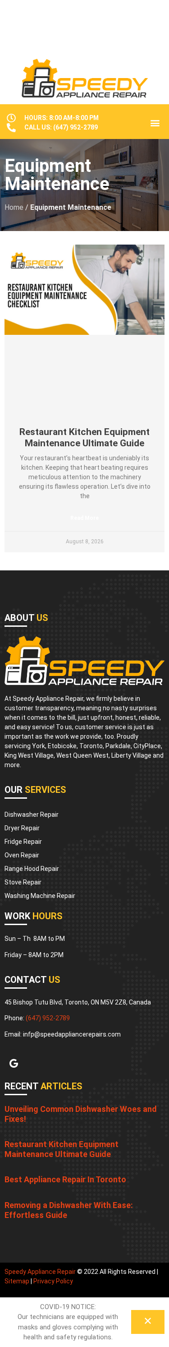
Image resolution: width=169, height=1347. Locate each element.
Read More (84, 518)
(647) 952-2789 (48, 1018)
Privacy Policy (53, 1281)
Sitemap (17, 1281)
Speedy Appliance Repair (40, 1271)
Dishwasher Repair (32, 814)
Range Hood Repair (32, 868)
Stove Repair (23, 882)
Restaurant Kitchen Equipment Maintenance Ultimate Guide (84, 437)
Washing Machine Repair (40, 895)
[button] (154, 123)
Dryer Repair (22, 828)
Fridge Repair (23, 841)
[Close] (147, 1322)
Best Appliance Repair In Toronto (65, 1179)
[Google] (14, 1064)
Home (14, 207)
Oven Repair (22, 855)
